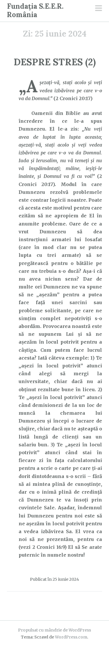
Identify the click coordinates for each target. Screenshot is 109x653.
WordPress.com (71, 637)
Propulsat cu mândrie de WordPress (54, 630)
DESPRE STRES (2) (55, 62)
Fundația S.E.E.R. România (35, 10)
